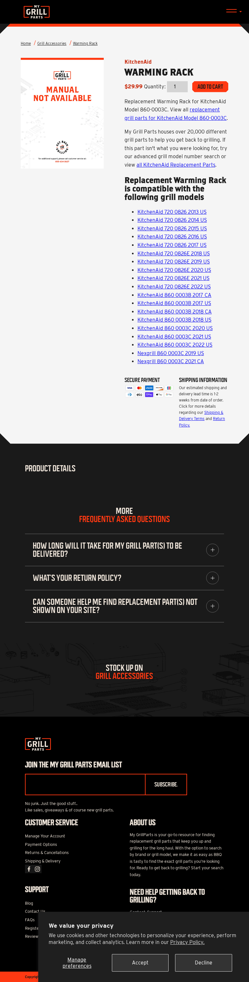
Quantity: (155, 86)
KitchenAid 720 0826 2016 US (172, 237)
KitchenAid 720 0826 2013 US (172, 212)
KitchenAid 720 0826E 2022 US (174, 287)
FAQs (30, 919)
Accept (140, 963)
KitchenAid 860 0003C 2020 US (175, 328)
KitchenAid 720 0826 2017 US (172, 245)
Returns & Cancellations (47, 852)
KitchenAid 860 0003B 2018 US (174, 320)
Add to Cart (210, 86)
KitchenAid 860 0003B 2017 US (174, 303)
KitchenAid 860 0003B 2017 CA (174, 295)
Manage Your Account (45, 836)
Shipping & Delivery (43, 861)
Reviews (32, 936)
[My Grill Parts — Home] (124, 12)
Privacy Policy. (187, 942)
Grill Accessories (51, 43)
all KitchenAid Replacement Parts (175, 165)
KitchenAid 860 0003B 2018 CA (174, 312)
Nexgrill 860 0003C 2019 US (170, 353)
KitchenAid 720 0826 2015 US (172, 228)
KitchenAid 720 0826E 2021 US (173, 278)
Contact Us (35, 911)
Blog (29, 903)
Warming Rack (85, 43)
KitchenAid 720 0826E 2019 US (173, 262)
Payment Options (41, 844)
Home (26, 43)
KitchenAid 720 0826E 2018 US (173, 253)
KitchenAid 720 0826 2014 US (172, 220)
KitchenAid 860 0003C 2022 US (174, 345)
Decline (203, 963)
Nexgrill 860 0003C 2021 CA (170, 361)
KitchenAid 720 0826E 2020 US (174, 270)
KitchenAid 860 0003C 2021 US (174, 337)
